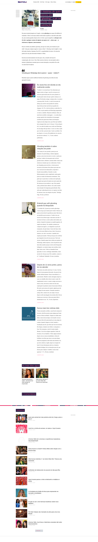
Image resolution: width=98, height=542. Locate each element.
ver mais (38, 530)
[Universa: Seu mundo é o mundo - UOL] (22, 2)
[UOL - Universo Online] (27, 2)
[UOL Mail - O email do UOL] (69, 2)
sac (66, 2)
